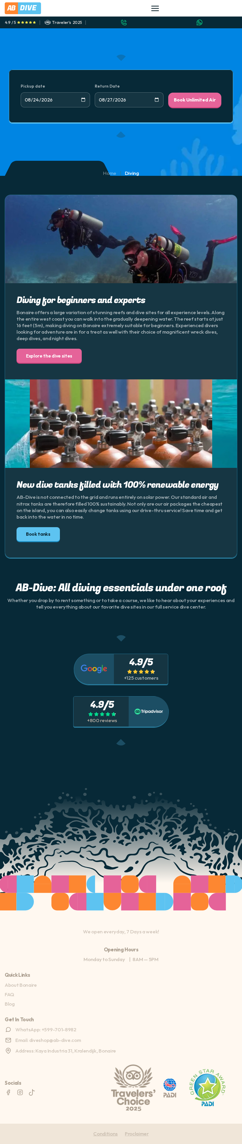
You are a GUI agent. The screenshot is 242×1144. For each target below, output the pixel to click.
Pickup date (33, 86)
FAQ (9, 994)
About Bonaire (21, 985)
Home (109, 173)
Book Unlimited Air (195, 100)
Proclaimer (137, 1133)
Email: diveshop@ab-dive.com (48, 1040)
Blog (10, 1004)
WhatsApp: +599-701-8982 (45, 1029)
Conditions (105, 1133)
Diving (132, 173)
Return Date (107, 86)
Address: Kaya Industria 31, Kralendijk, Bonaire (65, 1051)
